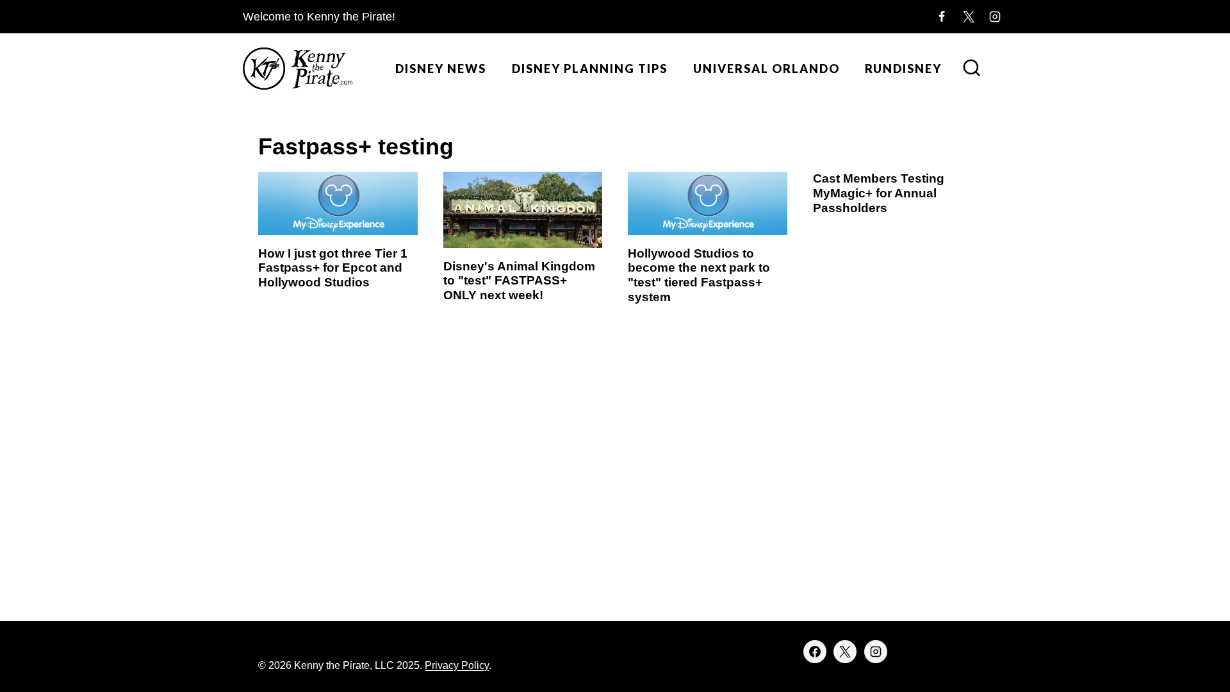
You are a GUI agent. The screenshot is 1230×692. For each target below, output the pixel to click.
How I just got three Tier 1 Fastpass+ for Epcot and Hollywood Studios (332, 268)
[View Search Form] (972, 69)
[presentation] (338, 203)
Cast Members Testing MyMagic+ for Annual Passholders (878, 193)
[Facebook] (941, 16)
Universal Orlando (766, 69)
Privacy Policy (457, 665)
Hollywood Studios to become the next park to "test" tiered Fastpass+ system (699, 275)
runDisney (903, 69)
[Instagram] (994, 16)
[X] (968, 16)
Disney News (440, 69)
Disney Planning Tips (590, 69)
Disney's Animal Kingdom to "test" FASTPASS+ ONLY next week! (519, 281)
